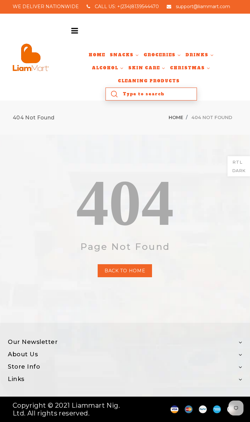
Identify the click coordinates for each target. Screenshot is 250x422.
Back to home (124, 271)
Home (176, 117)
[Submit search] (114, 94)
